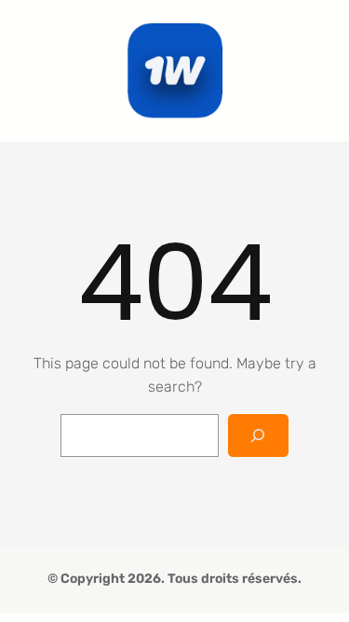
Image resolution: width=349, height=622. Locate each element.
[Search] (258, 436)
